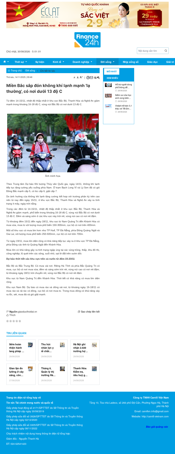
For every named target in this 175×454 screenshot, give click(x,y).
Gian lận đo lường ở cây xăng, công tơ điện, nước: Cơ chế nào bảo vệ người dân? (16, 371)
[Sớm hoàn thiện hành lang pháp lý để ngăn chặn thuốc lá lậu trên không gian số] (30, 345)
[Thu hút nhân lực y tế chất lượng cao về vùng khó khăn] (62, 345)
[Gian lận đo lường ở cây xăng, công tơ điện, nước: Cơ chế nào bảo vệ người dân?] (30, 368)
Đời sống (30, 70)
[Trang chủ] (87, 39)
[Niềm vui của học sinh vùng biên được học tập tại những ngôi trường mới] (108, 95)
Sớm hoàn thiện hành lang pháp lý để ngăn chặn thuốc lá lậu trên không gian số (16, 348)
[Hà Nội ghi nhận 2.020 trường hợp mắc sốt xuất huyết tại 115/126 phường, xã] (94, 345)
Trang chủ (16, 70)
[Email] (91, 77)
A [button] (75, 77)
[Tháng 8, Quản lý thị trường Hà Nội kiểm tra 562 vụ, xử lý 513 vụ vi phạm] (62, 368)
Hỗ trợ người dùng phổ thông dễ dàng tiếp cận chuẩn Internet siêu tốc (123, 86)
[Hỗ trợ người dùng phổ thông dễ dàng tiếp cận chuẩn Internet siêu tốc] (108, 84)
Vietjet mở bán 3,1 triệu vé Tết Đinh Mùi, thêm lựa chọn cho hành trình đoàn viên (123, 107)
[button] (166, 51)
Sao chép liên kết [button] (90, 311)
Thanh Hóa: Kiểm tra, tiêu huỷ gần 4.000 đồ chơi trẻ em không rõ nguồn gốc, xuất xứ (80, 371)
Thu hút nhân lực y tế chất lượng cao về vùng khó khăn (48, 348)
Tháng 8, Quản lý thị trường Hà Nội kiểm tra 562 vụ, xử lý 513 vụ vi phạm (48, 371)
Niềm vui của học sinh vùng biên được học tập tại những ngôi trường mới (123, 96)
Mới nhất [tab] (112, 71)
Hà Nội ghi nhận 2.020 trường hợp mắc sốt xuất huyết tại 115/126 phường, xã (80, 348)
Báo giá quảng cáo (157, 426)
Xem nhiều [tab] (112, 77)
